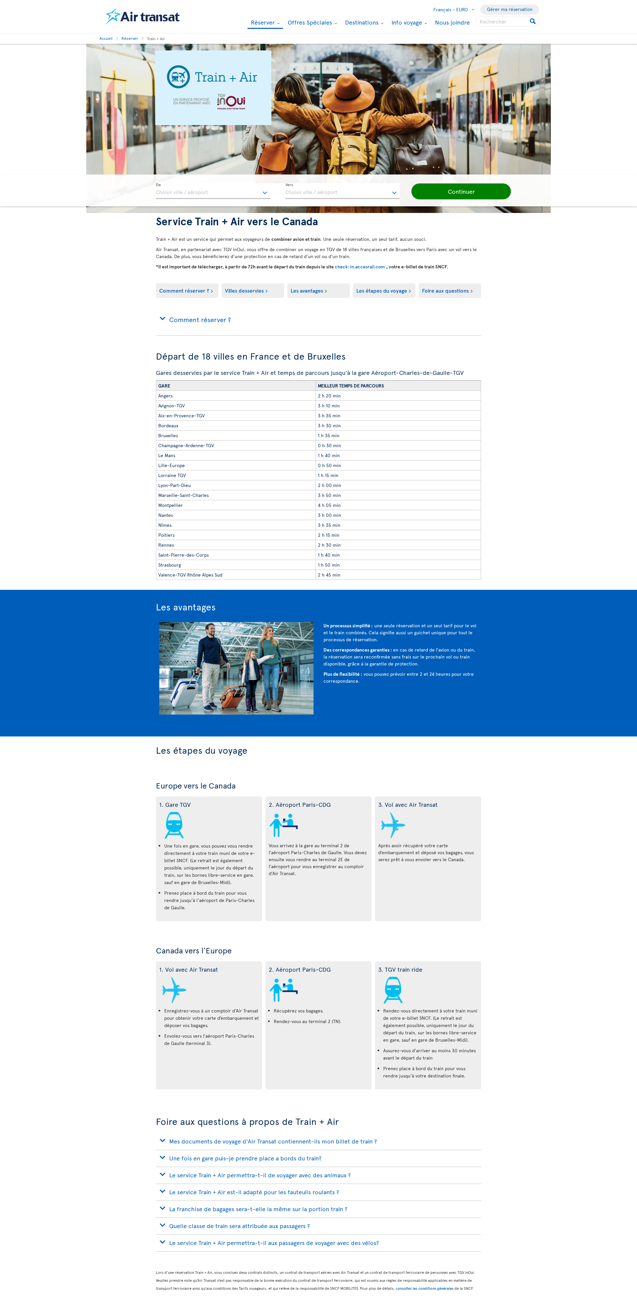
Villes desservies (244, 290)
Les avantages (307, 290)
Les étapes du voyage (381, 290)
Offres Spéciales (309, 22)
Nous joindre (452, 22)
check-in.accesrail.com (360, 266)
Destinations (361, 22)
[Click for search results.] (533, 22)
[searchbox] (507, 22)
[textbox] (213, 191)
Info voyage (406, 22)
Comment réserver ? (184, 290)
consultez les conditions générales (425, 1288)
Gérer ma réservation (509, 9)
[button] (461, 191)
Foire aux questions (445, 290)
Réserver (262, 23)
